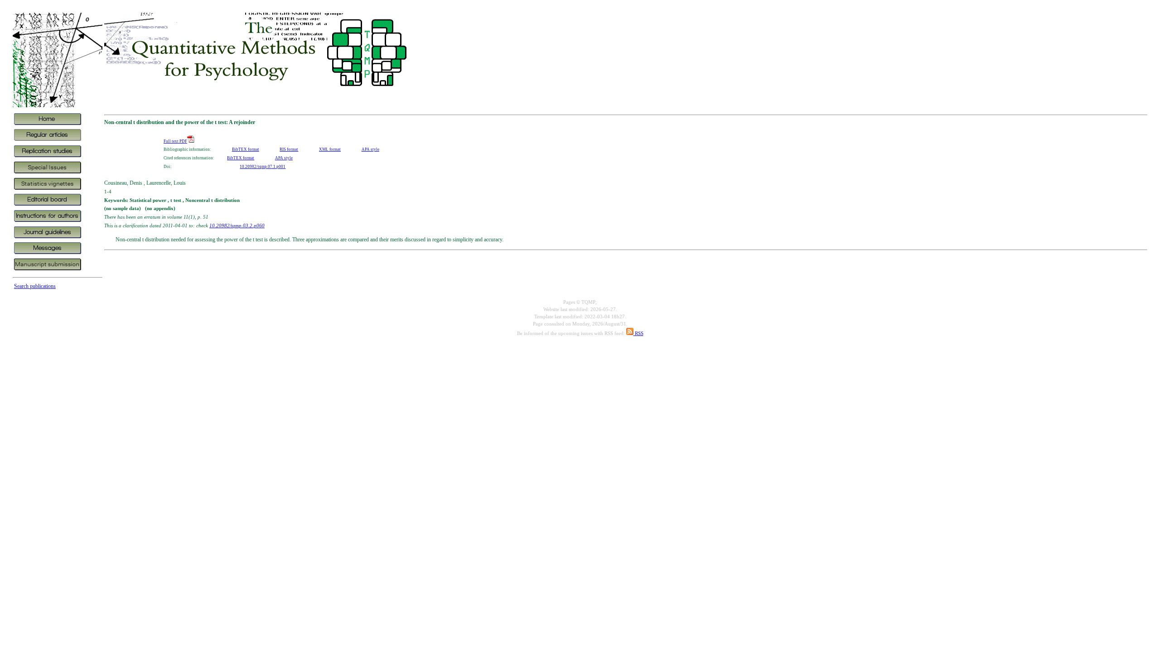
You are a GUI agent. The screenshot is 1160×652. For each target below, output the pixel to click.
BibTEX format (245, 149)
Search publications (35, 286)
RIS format (289, 149)
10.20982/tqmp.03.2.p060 (237, 225)
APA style (370, 149)
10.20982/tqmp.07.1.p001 (262, 166)
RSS (638, 333)
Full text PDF (175, 141)
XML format (330, 149)
